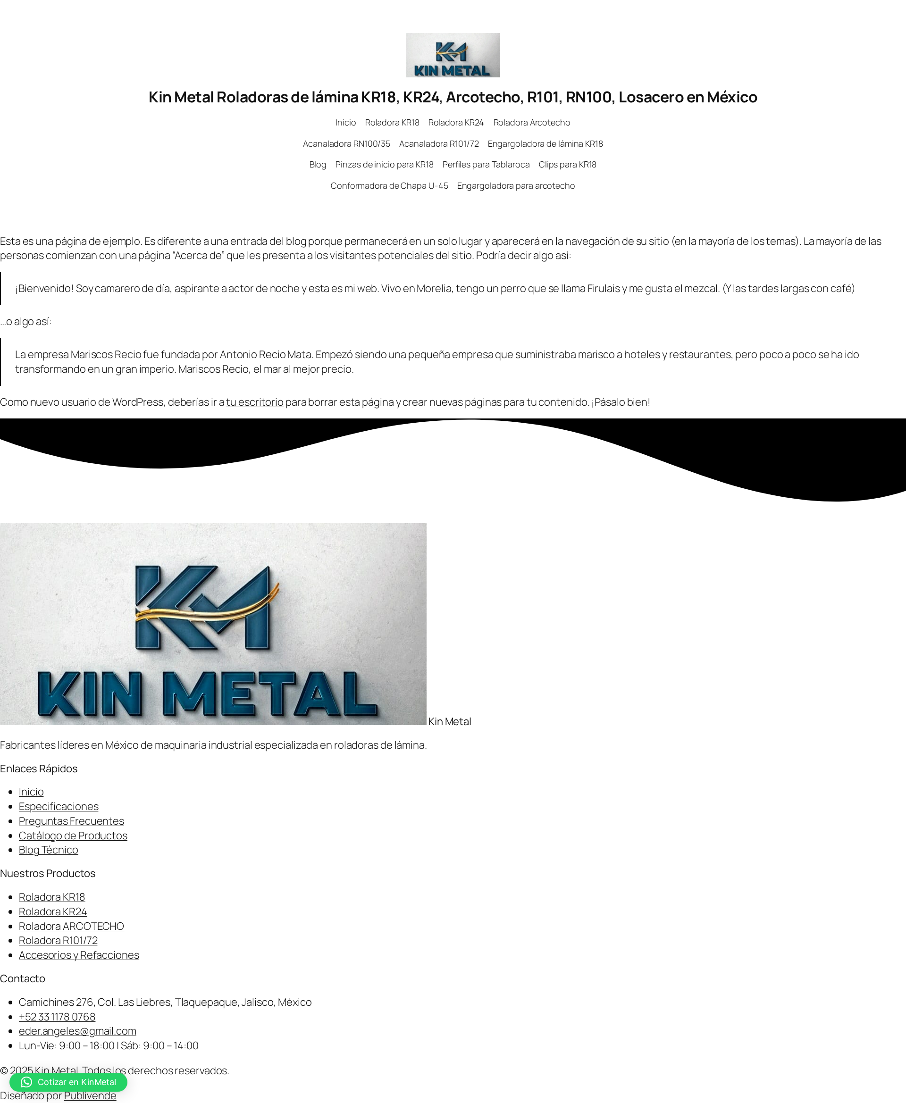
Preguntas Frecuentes (71, 821)
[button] (68, 1082)
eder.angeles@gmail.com (77, 1031)
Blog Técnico (48, 850)
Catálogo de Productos (73, 835)
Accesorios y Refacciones (79, 955)
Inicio (31, 792)
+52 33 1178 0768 (57, 1017)
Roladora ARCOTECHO (71, 926)
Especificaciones (58, 806)
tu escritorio (255, 402)
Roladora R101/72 (58, 940)
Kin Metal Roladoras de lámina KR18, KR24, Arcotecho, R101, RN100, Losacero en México (453, 96)
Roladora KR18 (52, 897)
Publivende (90, 1095)
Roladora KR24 (53, 911)
